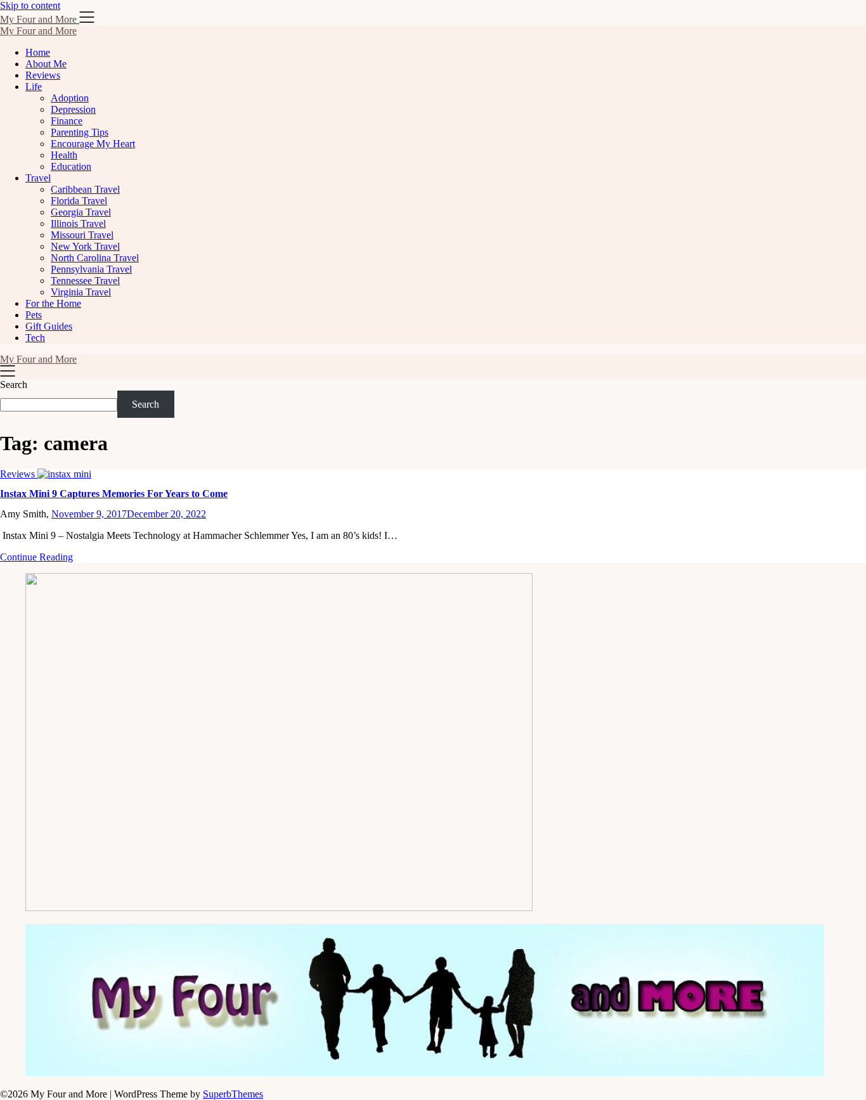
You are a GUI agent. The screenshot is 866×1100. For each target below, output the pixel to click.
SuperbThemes (233, 1094)
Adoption (70, 98)
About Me (46, 63)
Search (13, 384)
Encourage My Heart (93, 143)
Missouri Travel (82, 235)
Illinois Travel (78, 223)
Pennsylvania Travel (91, 269)
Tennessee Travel (85, 280)
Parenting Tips (79, 132)
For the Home (53, 303)
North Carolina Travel (95, 257)
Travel (38, 177)
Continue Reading (36, 557)
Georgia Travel (81, 212)
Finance (66, 120)
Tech (35, 337)
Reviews (42, 75)
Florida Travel (79, 200)
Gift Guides (48, 326)
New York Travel (85, 246)
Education (71, 166)
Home (37, 52)
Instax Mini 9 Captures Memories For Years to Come (114, 493)
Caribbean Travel (85, 189)
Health (64, 155)
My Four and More (38, 30)
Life (33, 86)
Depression (73, 109)
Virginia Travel (81, 292)
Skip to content (30, 5)
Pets (33, 314)
